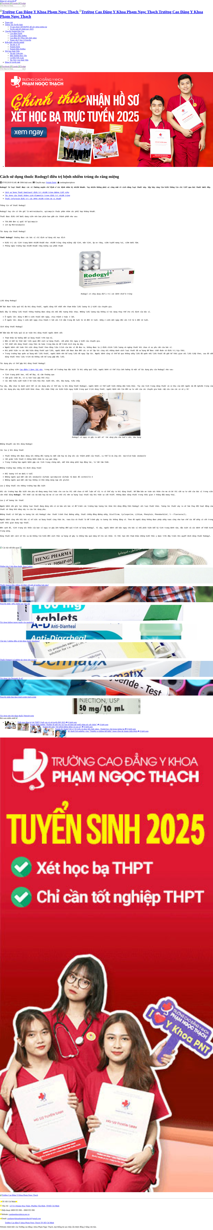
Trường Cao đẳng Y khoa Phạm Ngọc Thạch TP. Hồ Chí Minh (29, 1223)
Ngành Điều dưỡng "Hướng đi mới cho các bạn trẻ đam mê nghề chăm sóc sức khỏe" (69, 725)
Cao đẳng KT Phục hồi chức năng (23, 38)
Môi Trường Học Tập (18, 56)
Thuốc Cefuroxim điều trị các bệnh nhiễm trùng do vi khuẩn (33, 199)
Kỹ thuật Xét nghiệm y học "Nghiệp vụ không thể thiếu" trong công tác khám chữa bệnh (108, 731)
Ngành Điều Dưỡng (18, 49)
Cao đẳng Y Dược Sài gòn (31, 369)
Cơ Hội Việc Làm (17, 58)
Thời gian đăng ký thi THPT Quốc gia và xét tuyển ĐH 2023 (47, 722)
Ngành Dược (15, 47)
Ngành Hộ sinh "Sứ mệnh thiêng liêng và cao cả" (68, 727)
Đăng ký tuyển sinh (12, 62)
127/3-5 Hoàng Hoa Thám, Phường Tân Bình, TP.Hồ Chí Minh (34, 1206)
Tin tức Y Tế (15, 44)
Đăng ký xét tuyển (7, 1)
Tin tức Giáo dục (16, 53)
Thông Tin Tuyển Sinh (14, 25)
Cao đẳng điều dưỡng (18, 36)
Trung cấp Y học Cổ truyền (20, 40)
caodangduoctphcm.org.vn (19, 1214)
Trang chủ (9, 22)
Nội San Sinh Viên (12, 51)
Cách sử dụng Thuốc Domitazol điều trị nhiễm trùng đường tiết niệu (37, 192)
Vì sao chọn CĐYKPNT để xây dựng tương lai (28, 27)
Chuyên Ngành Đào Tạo (14, 31)
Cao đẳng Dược (16, 33)
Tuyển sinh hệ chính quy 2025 (22, 29)
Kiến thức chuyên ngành (14, 42)
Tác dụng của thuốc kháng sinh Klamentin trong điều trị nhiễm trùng (37, 195)
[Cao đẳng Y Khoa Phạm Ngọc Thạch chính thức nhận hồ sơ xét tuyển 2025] (109, 119)
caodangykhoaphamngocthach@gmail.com (24, 1218)
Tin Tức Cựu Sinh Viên (19, 60)
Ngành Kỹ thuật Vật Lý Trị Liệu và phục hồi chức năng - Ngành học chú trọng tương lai (95, 729)
